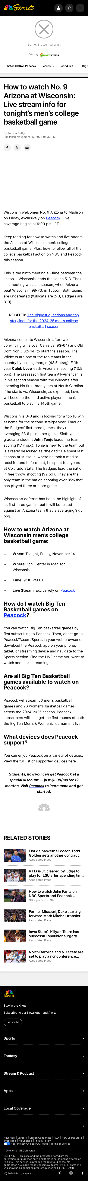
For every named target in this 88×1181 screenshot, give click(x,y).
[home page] (19, 8)
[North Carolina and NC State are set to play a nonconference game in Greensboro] (15, 956)
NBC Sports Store (72, 1137)
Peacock (53, 218)
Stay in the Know (15, 1005)
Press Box (10, 1140)
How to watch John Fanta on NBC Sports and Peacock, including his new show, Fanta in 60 (56, 893)
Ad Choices (25, 1140)
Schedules (66, 66)
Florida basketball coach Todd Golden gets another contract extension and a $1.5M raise (54, 853)
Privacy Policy (43, 1140)
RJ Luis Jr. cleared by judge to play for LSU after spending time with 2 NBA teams (56, 873)
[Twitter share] (17, 147)
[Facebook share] (7, 147)
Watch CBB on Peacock (21, 66)
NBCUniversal (27, 1150)
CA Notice (42, 1143)
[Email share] (27, 147)
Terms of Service (60, 1143)
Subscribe (13, 1022)
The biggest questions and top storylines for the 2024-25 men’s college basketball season (44, 321)
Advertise (9, 1137)
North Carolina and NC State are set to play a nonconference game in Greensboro (56, 954)
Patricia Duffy (16, 133)
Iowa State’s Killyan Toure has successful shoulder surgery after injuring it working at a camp (54, 934)
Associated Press (40, 859)
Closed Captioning (40, 1137)
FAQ (56, 1137)
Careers (22, 1137)
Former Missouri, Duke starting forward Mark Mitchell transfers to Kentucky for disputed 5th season (55, 913)
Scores (46, 66)
